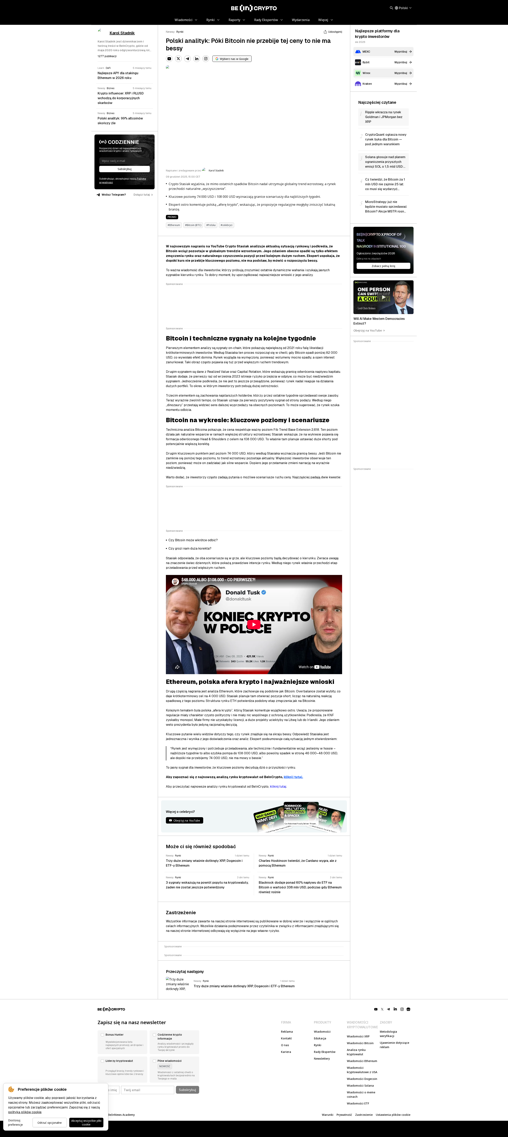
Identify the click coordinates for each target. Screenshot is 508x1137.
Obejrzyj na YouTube (367, 330)
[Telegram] (187, 58)
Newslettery (322, 1058)
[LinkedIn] (196, 58)
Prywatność (344, 1115)
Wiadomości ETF (358, 1103)
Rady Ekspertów (324, 1052)
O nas (285, 1045)
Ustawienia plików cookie (393, 1115)
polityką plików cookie (24, 1112)
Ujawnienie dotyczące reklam (394, 1045)
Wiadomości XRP (358, 1036)
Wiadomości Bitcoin (360, 1043)
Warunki (327, 1115)
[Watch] (383, 297)
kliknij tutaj (278, 786)
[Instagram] (205, 58)
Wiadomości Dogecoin (362, 1079)
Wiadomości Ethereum (362, 1061)
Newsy (170, 32)
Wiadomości (322, 1031)
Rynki (179, 32)
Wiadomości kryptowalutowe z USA (362, 1070)
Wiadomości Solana (360, 1085)
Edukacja (320, 1038)
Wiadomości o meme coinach (361, 1094)
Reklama (287, 1031)
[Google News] (408, 1009)
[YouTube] (169, 58)
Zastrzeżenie (364, 1115)
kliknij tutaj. (293, 777)
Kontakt (286, 1038)
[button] (122, 1042)
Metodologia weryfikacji (388, 1034)
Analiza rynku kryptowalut (356, 1052)
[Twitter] (178, 58)
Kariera (286, 1052)
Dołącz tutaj (142, 194)
